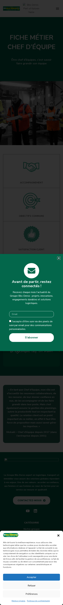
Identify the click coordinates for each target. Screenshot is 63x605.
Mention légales (18, 601)
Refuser (31, 585)
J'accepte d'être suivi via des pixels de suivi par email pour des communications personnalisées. (31, 325)
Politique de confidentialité (38, 601)
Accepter (31, 577)
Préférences (32, 594)
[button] (58, 535)
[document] (31, 302)
